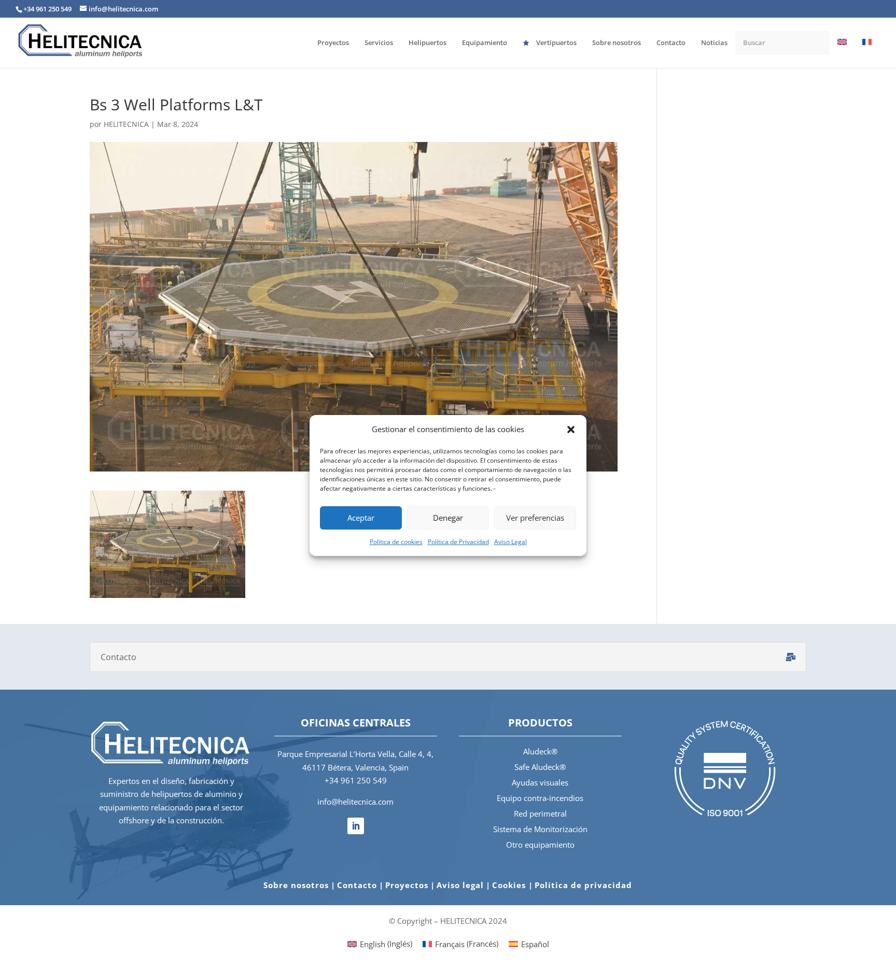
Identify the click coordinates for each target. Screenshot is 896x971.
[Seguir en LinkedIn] (355, 826)
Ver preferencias (535, 517)
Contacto (357, 885)
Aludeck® (540, 751)
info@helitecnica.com (355, 801)
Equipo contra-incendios (540, 798)
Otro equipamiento (540, 844)
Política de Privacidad (458, 541)
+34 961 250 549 (356, 780)
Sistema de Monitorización (540, 829)
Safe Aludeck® (540, 767)
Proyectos (406, 885)
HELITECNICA (126, 124)
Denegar (448, 517)
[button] (571, 429)
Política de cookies (396, 541)
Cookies (510, 885)
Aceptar (360, 517)
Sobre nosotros (296, 885)
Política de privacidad (583, 885)
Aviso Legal (510, 541)
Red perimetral (540, 813)
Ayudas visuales (540, 782)
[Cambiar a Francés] (867, 52)
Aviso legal (460, 885)
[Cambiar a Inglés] (842, 52)
